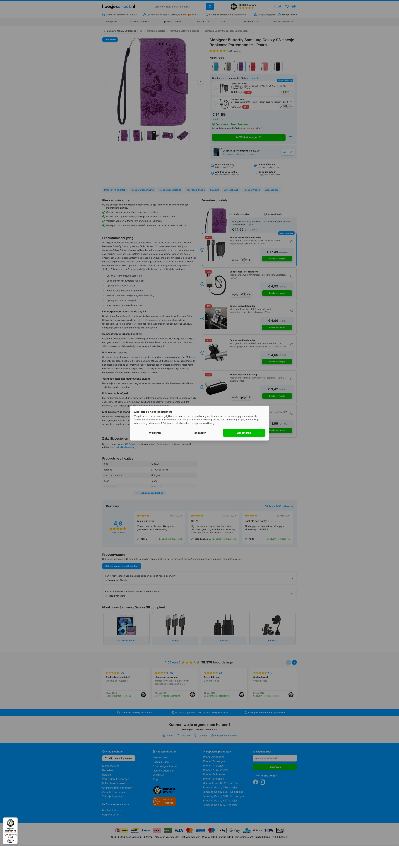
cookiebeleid (180, 423)
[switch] (10, 841)
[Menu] (16, 819)
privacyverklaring (205, 423)
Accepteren (244, 432)
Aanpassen (199, 432)
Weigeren (155, 432)
